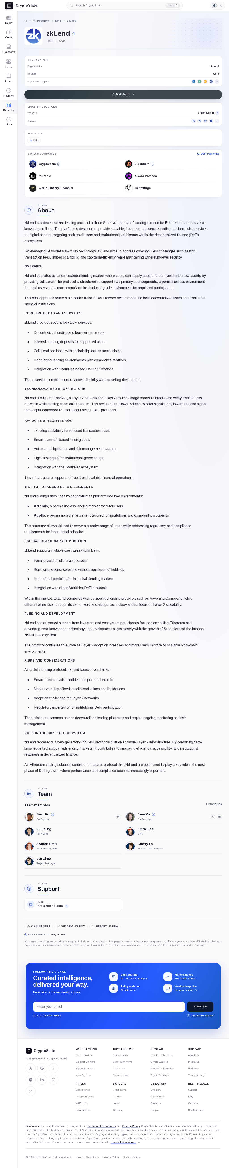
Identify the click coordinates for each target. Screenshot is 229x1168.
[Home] (25, 21)
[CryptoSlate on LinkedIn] (42, 1080)
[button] (8, 121)
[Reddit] (199, 121)
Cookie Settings (132, 1157)
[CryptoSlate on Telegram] (31, 1080)
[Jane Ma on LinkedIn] (219, 816)
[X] (193, 121)
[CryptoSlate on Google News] (42, 1068)
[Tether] (199, 81)
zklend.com (206, 112)
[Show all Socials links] (217, 121)
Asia (216, 73)
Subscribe (200, 1006)
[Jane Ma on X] (212, 816)
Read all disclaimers (123, 1142)
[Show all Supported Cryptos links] (217, 81)
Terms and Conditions (101, 1126)
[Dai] (205, 81)
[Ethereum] (211, 81)
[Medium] (205, 121)
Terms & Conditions (87, 1157)
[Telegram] (211, 121)
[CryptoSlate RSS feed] (31, 1091)
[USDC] (193, 81)
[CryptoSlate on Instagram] (53, 1080)
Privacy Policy (131, 1126)
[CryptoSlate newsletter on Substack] (53, 1068)
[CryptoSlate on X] (31, 1068)
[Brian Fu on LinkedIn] (118, 816)
